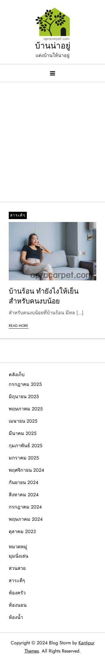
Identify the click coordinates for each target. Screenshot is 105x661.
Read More (18, 325)
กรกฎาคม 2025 (25, 384)
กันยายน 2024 (23, 482)
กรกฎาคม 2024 (25, 507)
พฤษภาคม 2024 (26, 519)
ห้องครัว (17, 592)
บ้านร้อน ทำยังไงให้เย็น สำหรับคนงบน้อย (43, 296)
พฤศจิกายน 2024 (26, 470)
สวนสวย (17, 568)
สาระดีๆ (17, 215)
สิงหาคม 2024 (23, 494)
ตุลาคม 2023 (22, 531)
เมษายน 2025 (23, 421)
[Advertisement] (52, 139)
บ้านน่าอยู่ (52, 46)
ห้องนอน (18, 605)
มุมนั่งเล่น (18, 556)
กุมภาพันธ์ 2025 (25, 445)
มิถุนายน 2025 (24, 396)
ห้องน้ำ (16, 617)
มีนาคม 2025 (22, 433)
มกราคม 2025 (24, 457)
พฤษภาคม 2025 (26, 408)
